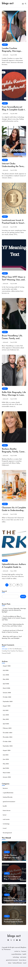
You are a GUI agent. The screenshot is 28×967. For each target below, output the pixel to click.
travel (4, 828)
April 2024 (6, 768)
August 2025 (6, 706)
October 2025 (7, 697)
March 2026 (6, 688)
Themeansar (7, 949)
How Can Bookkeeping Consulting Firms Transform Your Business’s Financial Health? (12, 651)
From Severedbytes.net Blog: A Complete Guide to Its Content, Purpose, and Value (14, 618)
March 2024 (6, 772)
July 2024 (5, 755)
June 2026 (6, 675)
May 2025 (6, 719)
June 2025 (6, 715)
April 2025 (6, 723)
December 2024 (7, 732)
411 (17, 585)
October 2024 (7, 741)
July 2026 (5, 670)
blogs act (14, 936)
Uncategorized (7, 832)
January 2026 (7, 692)
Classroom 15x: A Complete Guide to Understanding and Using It (14, 510)
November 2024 (7, 737)
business (5, 788)
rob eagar (5, 648)
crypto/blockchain (8, 792)
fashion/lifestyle (7, 797)
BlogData (23, 947)
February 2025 (7, 728)
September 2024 (8, 746)
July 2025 (5, 710)
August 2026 (6, 666)
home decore (6, 810)
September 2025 (8, 701)
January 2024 (7, 777)
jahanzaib (5, 55)
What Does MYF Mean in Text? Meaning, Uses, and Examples (13, 280)
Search (4, 591)
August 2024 (6, 750)
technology (6, 824)
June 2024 (6, 759)
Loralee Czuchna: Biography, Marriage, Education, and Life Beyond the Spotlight (14, 610)
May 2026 (6, 679)
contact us (17, 951)
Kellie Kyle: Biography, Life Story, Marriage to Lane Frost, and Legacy (14, 395)
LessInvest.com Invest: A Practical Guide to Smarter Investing (14, 223)
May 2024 (6, 763)
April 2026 (6, 683)
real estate (6, 819)
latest (5, 44)
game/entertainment (9, 801)
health (5, 806)
